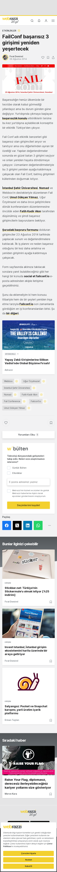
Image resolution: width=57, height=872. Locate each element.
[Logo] (10, 20)
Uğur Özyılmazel (31, 381)
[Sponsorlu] (28, 335)
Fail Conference (12, 401)
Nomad (44, 188)
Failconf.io (26, 304)
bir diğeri (12, 313)
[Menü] (53, 21)
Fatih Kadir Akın (30, 211)
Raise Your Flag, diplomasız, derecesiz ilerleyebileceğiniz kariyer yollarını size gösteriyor (28, 783)
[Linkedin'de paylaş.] (28, 525)
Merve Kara (11, 793)
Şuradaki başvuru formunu (20, 229)
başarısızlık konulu (14, 118)
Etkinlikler (9, 30)
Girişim (8, 583)
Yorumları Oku (28, 434)
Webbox (8, 381)
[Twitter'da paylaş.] (18, 525)
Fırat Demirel (11, 601)
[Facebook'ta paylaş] (7, 525)
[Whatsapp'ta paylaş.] (39, 525)
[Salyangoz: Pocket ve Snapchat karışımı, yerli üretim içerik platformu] (28, 682)
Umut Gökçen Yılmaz (24, 197)
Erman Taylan (12, 720)
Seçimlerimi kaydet (28, 505)
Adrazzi (9, 370)
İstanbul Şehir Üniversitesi (20, 188)
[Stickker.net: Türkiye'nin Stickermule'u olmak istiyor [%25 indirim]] (28, 564)
